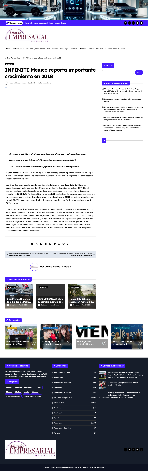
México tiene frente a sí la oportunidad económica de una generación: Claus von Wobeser (123, 118)
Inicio (8, 49)
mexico (35, 392)
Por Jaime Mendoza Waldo (17, 83)
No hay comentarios (44, 83)
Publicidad (58, 413)
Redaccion (13, 305)
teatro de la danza (13, 396)
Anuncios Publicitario (96, 49)
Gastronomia (59, 408)
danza (9, 387)
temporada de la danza (33, 396)
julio (27, 392)
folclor (9, 392)
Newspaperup (88, 467)
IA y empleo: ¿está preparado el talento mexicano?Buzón (122, 100)
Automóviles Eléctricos (50, 328)
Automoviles (17, 49)
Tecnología (64, 49)
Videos (82, 49)
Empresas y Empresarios (35, 49)
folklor (18, 392)
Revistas (74, 49)
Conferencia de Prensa (116, 49)
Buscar (109, 65)
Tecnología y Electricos (62, 428)
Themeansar (101, 467)
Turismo (57, 433)
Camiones (58, 388)
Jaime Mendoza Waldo (58, 266)
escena (39, 387)
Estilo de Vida (52, 49)
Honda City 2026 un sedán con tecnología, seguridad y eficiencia (81, 302)
